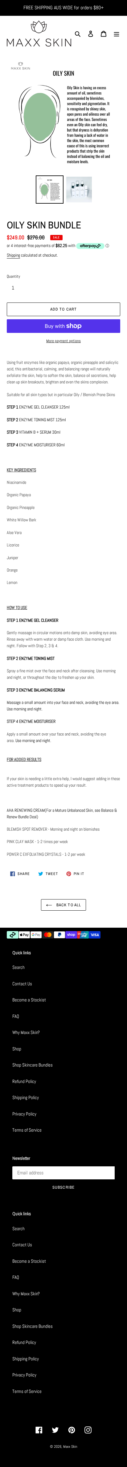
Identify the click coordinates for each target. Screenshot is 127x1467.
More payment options (63, 340)
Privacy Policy (24, 1114)
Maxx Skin (70, 1446)
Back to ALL (68, 905)
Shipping (13, 255)
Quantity (13, 276)
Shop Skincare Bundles (32, 1065)
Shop (16, 1049)
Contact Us (22, 984)
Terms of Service (27, 1130)
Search (18, 967)
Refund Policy (24, 1081)
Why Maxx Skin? (26, 1032)
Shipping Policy (25, 1097)
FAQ (15, 1016)
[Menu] (116, 33)
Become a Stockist (29, 1000)
